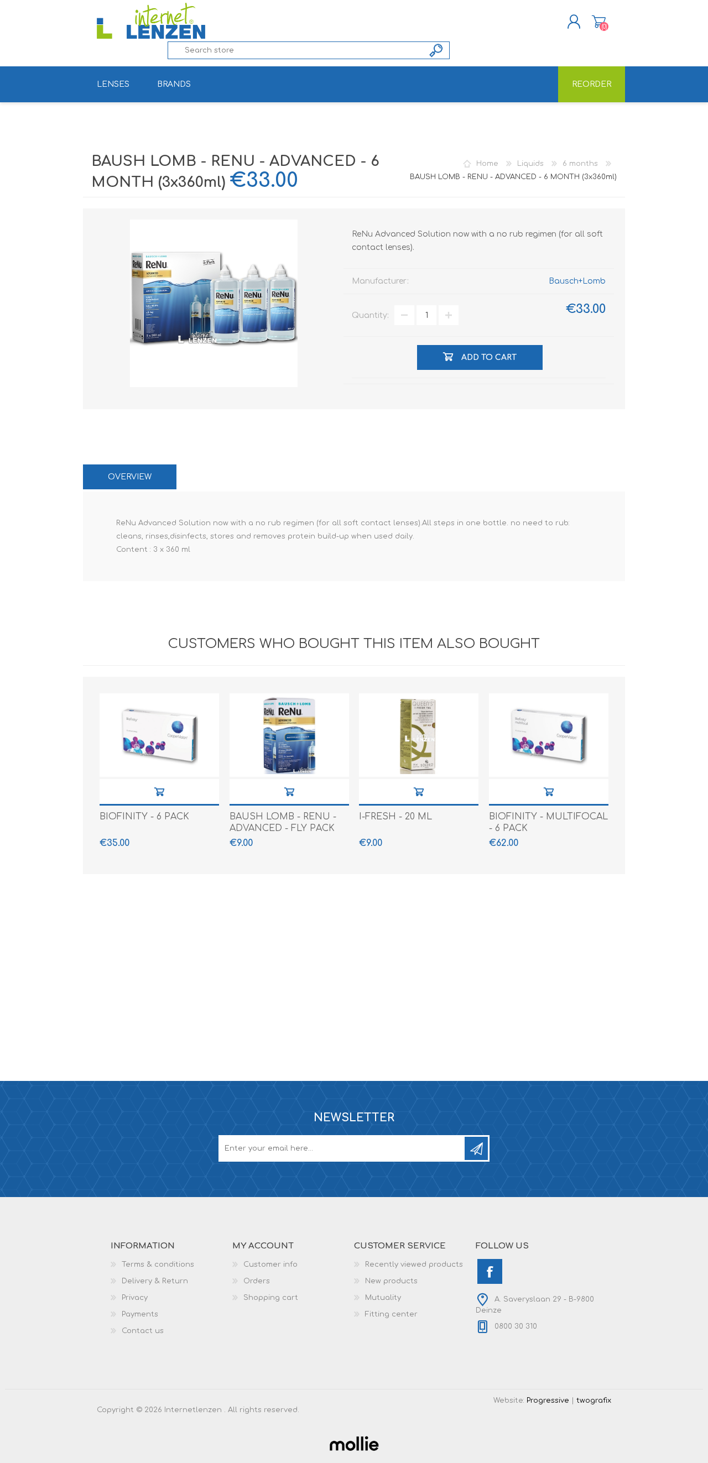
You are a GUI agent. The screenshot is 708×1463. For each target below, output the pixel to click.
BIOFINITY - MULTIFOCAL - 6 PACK (548, 822)
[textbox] (296, 50)
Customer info (270, 1264)
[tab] (129, 476)
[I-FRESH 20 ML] (418, 735)
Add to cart (159, 791)
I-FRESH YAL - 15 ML (419, 791)
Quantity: (370, 315)
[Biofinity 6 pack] (159, 735)
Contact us (143, 1331)
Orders (256, 1281)
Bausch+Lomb (577, 281)
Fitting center (391, 1314)
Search (436, 50)
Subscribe (476, 1148)
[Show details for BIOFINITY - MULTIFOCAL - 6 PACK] (548, 735)
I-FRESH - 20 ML (395, 817)
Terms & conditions (158, 1264)
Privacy (135, 1298)
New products (391, 1281)
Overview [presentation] (130, 477)
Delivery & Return (155, 1281)
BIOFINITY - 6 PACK (144, 817)
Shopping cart (598, 21)
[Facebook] (489, 1271)
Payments (140, 1314)
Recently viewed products (414, 1264)
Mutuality (383, 1298)
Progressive (548, 1400)
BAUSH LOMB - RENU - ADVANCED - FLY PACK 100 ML (283, 828)
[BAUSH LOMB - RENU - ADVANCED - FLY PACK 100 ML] (289, 735)
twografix (593, 1400)
